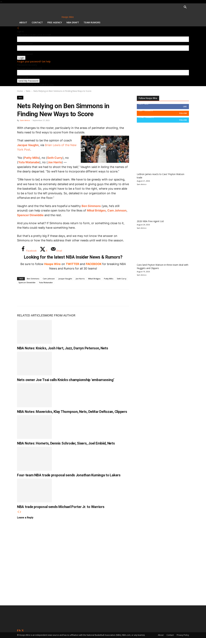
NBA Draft (72, 22)
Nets (28, 91)
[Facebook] (22, 298)
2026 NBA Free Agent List (150, 221)
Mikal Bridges (96, 210)
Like (185, 106)
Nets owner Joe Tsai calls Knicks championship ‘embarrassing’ (65, 380)
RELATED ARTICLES (31, 315)
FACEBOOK (94, 264)
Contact (37, 22)
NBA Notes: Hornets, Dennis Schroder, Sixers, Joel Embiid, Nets (66, 443)
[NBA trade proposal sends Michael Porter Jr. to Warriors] (34, 490)
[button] (185, 7)
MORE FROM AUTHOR (60, 315)
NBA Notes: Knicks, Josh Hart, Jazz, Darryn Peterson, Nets (62, 348)
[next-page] (20, 512)
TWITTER (72, 264)
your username (25, 43)
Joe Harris (55, 162)
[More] (75, 298)
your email (22, 77)
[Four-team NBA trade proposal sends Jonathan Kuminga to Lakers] (34, 459)
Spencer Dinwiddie (30, 215)
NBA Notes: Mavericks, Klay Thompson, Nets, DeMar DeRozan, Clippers (72, 412)
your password (25, 54)
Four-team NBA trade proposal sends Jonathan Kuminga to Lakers (69, 475)
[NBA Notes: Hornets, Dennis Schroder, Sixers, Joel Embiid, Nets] (34, 427)
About (23, 22)
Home (20, 91)
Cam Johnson (116, 210)
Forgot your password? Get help (34, 61)
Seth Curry (54, 157)
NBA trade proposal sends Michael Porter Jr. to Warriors (60, 507)
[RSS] (20, 630)
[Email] (64, 298)
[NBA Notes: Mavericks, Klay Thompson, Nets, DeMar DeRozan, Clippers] (34, 395)
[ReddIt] (54, 298)
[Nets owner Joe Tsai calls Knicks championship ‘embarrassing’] (34, 363)
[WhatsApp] (43, 298)
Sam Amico (25, 120)
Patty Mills (31, 157)
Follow (183, 113)
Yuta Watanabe (28, 162)
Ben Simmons (91, 206)
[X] (32, 298)
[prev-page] (18, 512)
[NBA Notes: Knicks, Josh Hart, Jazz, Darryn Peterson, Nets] (34, 332)
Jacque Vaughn (28, 145)
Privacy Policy (183, 635)
